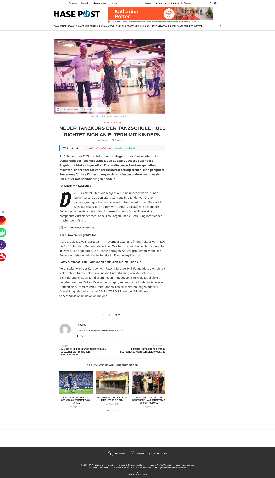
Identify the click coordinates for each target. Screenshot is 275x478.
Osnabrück (60, 26)
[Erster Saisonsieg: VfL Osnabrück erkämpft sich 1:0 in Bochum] (76, 382)
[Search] (220, 26)
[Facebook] (210, 3)
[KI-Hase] (58, 109)
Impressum (149, 3)
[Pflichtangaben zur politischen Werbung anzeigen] (198, 22)
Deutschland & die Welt (103, 26)
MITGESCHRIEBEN (167, 26)
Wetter (198, 26)
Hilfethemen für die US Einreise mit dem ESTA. (132, 468)
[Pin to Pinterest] (116, 315)
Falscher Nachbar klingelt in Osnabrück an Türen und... (90, 3)
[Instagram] (219, 3)
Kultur (122, 26)
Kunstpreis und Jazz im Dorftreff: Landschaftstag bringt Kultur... (148, 400)
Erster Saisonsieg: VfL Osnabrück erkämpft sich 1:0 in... (76, 400)
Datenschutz (161, 3)
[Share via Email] (119, 315)
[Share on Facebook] (110, 315)
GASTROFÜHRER (184, 26)
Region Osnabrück (78, 26)
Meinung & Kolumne (145, 26)
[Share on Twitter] (113, 315)
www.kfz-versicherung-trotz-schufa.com (170, 468)
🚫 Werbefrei (186, 3)
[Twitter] (215, 3)
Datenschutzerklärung (137, 465)
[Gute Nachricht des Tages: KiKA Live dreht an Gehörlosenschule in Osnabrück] (112, 382)
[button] (61, 3)
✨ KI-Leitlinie (173, 3)
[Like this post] (106, 315)
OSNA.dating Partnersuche (98, 468)
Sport (130, 26)
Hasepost (104, 140)
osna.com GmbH (106, 465)
